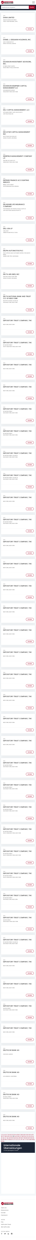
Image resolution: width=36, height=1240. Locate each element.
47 (5, 1138)
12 (13, 1135)
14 (15, 1135)
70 (13, 1139)
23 (29, 1135)
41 (27, 1136)
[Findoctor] (8, 2)
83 (1, 1141)
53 (16, 1138)
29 (7, 1136)
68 (9, 1139)
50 (11, 1138)
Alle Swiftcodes (5, 1227)
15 (17, 1135)
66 (5, 1139)
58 (24, 1138)
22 (27, 1135)
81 (32, 1139)
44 (33, 1136)
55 (19, 1138)
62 (31, 1138)
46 (3, 1138)
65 (3, 1139)
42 (29, 1136)
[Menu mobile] (33, 3)
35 (17, 1136)
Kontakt (3, 1213)
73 (18, 1139)
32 (11, 1136)
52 (14, 1138)
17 (20, 1135)
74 (19, 1139)
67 (7, 1139)
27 (3, 1136)
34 (15, 1136)
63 (33, 1138)
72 (16, 1139)
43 (31, 1136)
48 (7, 1138)
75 (21, 1139)
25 (32, 1135)
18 (21, 1135)
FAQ (2, 1222)
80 (30, 1139)
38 (22, 1136)
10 (10, 1135)
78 (27, 1139)
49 (9, 1138)
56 (21, 1138)
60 (28, 1138)
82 (34, 1139)
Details (30, 29)
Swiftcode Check (6, 1224)
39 (24, 1136)
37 (20, 1136)
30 (8, 1136)
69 (11, 1139)
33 (13, 1136)
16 (18, 1135)
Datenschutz (5, 1210)
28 (5, 1136)
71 (14, 1139)
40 (26, 1136)
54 (18, 1138)
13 (14, 1135)
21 (26, 1135)
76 (23, 1139)
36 (18, 1136)
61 (29, 1138)
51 (12, 1138)
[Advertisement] (18, 1173)
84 (3, 1141)
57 (23, 1138)
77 (25, 1139)
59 (26, 1138)
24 (31, 1135)
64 (2, 1139)
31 (10, 1136)
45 (2, 1138)
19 (23, 1135)
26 (1, 1136)
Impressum (4, 1215)
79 (29, 1139)
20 (24, 1135)
